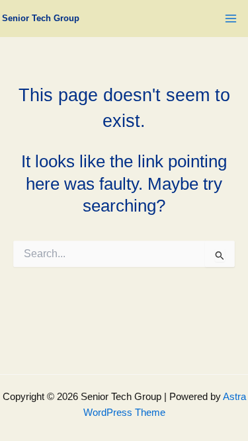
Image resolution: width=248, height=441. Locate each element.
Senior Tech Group (40, 18)
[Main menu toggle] (231, 18)
